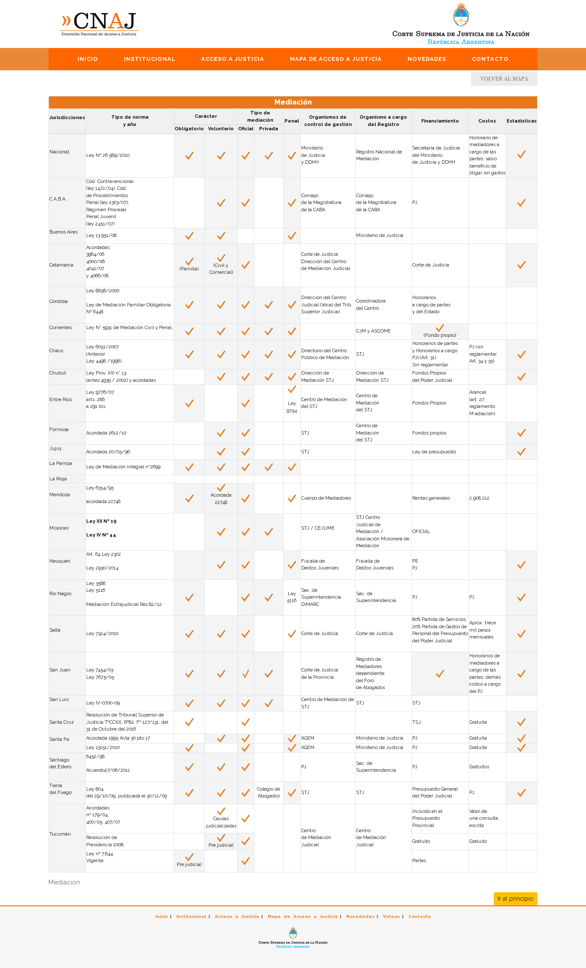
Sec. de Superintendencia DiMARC (321, 597)
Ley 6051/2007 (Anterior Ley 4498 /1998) (103, 354)
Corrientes (60, 327)
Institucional (149, 59)
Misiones (59, 528)
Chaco (56, 351)
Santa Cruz (61, 722)
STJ (305, 452)
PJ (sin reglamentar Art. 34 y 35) (483, 354)
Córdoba (58, 301)
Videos (391, 916)
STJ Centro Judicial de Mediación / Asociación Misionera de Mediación (382, 531)
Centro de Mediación (324, 699)
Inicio (88, 59)
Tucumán (60, 834)
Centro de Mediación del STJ (367, 433)
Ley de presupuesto (434, 452)
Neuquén (59, 561)
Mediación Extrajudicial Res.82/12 (124, 604)
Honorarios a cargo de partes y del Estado (431, 305)
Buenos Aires (63, 232)
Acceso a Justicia (232, 59)
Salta (54, 630)
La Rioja (58, 479)
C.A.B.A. (57, 199)
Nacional (59, 152)
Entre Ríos (60, 399)
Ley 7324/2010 (102, 633)
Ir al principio (516, 898)
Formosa (59, 429)
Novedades (427, 59)
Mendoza (59, 494)
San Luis (59, 699)
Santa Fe (59, 739)
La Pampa (60, 463)
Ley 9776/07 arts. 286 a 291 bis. (100, 399)
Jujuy (55, 448)
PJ (471, 597)
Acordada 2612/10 (106, 433)
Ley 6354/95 (100, 488)
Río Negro (60, 593)
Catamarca (61, 265)
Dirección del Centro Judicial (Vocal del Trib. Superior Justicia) (326, 305)
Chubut (57, 373)
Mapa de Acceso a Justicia (336, 59)
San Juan (59, 670)
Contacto (490, 59)
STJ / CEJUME (318, 528)
